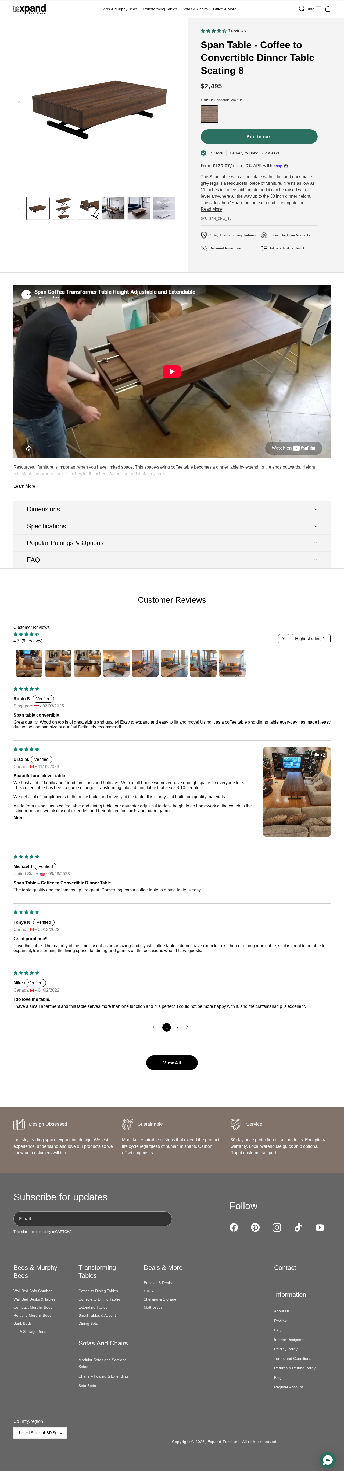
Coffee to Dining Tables (98, 1291)
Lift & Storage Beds (29, 1331)
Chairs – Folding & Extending (103, 1376)
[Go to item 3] (87, 663)
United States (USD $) (37, 1433)
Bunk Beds (22, 1323)
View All (172, 1063)
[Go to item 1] (29, 663)
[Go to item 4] (116, 663)
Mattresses (153, 1307)
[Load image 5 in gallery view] (138, 208)
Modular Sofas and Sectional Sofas (102, 1363)
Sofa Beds (87, 1385)
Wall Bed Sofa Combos (32, 1291)
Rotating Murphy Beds (32, 1315)
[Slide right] (182, 104)
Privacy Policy (286, 1349)
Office (149, 1291)
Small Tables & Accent (97, 1315)
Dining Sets (88, 1323)
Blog (278, 1377)
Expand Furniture (223, 1441)
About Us (282, 1311)
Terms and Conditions (292, 1358)
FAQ (278, 1330)
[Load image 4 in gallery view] (113, 208)
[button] (120, 9)
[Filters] (283, 638)
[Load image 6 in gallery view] (164, 208)
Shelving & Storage (160, 1299)
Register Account (288, 1387)
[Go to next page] (189, 1027)
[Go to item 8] (232, 663)
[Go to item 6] (174, 663)
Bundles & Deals (158, 1283)
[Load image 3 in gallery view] (88, 208)
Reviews (281, 1321)
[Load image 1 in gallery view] (38, 208)
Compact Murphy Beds (32, 1307)
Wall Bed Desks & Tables (34, 1299)
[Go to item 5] (145, 663)
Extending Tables (93, 1307)
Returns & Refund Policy (295, 1368)
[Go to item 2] (58, 663)
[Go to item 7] (203, 663)
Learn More (24, 486)
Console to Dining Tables (99, 1299)
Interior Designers (289, 1339)
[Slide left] (19, 104)
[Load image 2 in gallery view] (63, 208)
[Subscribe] (165, 1218)
